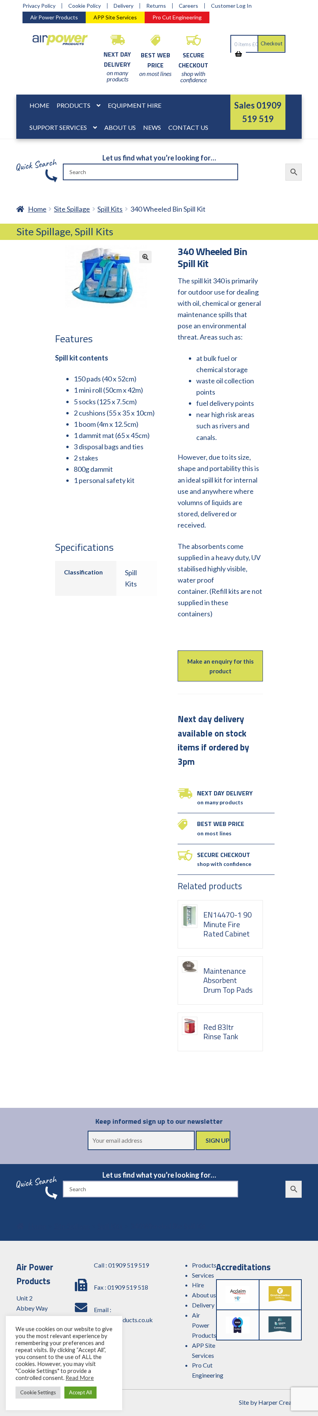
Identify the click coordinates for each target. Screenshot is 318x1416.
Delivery (123, 6)
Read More (80, 1378)
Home (39, 105)
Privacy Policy (38, 6)
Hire (198, 1284)
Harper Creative (280, 1402)
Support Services (58, 127)
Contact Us (188, 127)
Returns (156, 6)
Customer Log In (231, 6)
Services (203, 1275)
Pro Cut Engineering (177, 17)
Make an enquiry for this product (220, 666)
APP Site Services (115, 17)
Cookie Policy (84, 6)
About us (204, 1295)
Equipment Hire (134, 105)
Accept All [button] (80, 1392)
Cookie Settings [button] (38, 1392)
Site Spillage (72, 209)
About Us (120, 127)
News (152, 127)
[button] (145, 257)
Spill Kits (110, 209)
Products (73, 105)
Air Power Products (54, 17)
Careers (188, 6)
